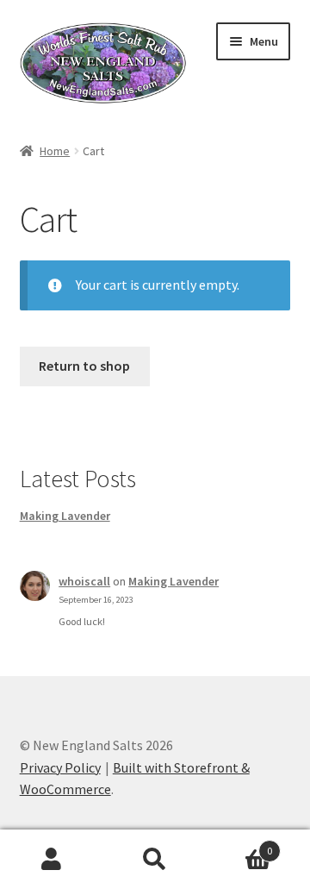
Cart (239, 844)
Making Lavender (65, 515)
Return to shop (84, 365)
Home (55, 151)
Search (155, 859)
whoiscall (84, 581)
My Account (51, 859)
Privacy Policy (60, 767)
